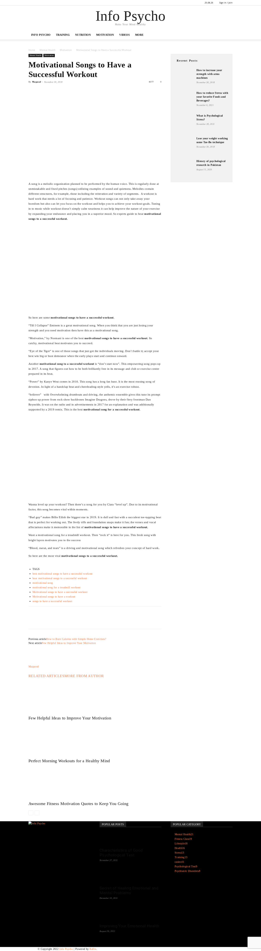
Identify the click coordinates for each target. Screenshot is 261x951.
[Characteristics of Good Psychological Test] (130, 839)
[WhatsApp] (58, 90)
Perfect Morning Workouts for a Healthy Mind (69, 760)
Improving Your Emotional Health (129, 926)
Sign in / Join (226, 2)
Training (63, 34)
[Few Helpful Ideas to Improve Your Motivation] (94, 695)
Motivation (105, 34)
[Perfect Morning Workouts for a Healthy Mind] (94, 738)
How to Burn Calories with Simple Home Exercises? (76, 639)
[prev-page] (30, 812)
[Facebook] (31, 2)
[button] (228, 35)
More (139, 34)
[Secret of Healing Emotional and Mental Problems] (130, 876)
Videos (124, 34)
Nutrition (83, 34)
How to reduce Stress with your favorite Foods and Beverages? (212, 97)
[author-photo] (37, 662)
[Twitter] (41, 90)
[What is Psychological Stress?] (184, 123)
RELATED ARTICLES (46, 676)
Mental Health (47, 50)
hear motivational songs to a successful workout (59, 578)
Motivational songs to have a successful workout (60, 592)
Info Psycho (41, 34)
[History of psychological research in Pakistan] (184, 168)
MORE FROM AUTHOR (84, 676)
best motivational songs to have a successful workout (62, 573)
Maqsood (36, 82)
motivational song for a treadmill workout (56, 587)
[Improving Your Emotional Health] (130, 914)
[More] (68, 90)
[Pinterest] (50, 90)
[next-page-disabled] (37, 812)
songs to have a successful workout (52, 601)
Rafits (92, 949)
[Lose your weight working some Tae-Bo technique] (184, 146)
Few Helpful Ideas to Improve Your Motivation (69, 643)
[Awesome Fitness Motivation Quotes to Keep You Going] (94, 781)
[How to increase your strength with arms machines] (184, 78)
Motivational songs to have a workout (53, 596)
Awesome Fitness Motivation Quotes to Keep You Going (78, 803)
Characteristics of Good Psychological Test (121, 852)
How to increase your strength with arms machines (209, 74)
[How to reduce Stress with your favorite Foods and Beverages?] (184, 101)
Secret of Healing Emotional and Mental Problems (129, 890)
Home (31, 50)
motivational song (42, 582)
